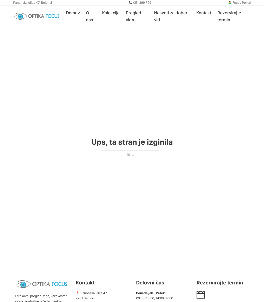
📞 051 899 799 (139, 3)
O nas (89, 16)
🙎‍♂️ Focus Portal (239, 3)
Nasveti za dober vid (170, 16)
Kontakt (203, 12)
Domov (73, 12)
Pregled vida (133, 16)
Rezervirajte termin (229, 16)
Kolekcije (111, 12)
